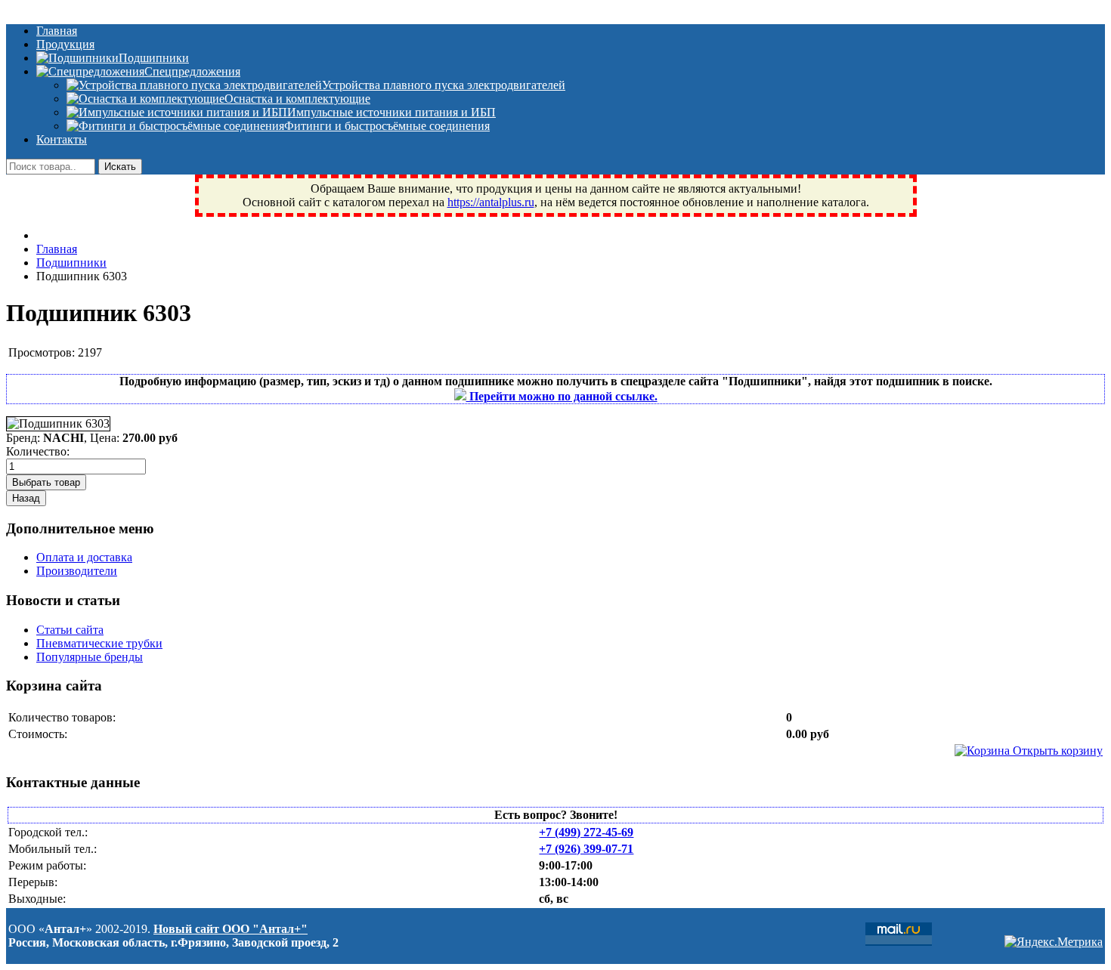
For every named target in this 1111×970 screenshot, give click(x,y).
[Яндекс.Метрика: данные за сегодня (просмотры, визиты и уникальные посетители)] (1053, 942)
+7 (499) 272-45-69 (586, 832)
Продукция (65, 44)
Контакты (61, 139)
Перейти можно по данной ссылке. (562, 396)
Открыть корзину (1056, 750)
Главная (56, 30)
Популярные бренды (89, 656)
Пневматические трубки (99, 643)
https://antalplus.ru (490, 202)
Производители (76, 570)
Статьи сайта (70, 629)
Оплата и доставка (84, 557)
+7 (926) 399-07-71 (586, 848)
